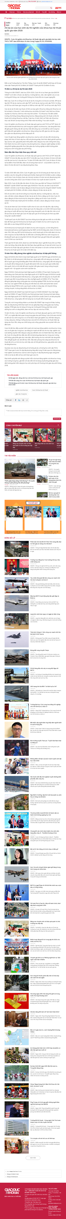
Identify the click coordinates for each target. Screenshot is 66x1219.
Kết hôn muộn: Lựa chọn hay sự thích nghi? (44, 1174)
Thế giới (6, 484)
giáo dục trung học (21, 394)
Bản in (23, 400)
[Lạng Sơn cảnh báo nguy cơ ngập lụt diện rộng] (17, 621)
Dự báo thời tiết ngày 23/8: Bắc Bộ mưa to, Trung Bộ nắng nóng (43, 1067)
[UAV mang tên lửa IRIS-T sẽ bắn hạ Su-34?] (17, 694)
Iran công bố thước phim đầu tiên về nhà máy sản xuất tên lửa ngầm (44, 977)
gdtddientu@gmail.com (46, 1)
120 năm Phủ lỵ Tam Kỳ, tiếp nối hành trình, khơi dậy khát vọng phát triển (45, 904)
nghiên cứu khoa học (22, 390)
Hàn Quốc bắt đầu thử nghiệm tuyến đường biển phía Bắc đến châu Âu (45, 778)
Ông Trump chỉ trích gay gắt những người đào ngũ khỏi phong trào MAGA (44, 1103)
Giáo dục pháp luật (28, 12)
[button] (60, 518)
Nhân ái (59, 12)
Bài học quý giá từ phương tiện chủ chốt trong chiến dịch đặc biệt (54, 496)
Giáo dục (12, 12)
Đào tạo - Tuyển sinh (36, 24)
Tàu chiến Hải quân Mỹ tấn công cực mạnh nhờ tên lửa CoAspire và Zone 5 (45, 579)
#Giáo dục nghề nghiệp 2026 (21, 18)
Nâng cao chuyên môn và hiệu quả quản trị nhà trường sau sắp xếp (45, 922)
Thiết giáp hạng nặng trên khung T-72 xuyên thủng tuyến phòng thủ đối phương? (20, 482)
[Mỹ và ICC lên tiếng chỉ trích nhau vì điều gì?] (51, 518)
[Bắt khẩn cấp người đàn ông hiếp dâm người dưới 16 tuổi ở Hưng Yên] (17, 730)
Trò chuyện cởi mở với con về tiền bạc (42, 1138)
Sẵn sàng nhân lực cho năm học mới (22, 444)
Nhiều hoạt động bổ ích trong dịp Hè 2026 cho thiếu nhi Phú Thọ (45, 940)
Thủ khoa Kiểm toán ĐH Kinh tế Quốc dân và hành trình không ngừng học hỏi (44, 814)
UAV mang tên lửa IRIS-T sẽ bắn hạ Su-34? (43, 686)
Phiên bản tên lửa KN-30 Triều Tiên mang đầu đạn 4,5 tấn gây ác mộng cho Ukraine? (45, 543)
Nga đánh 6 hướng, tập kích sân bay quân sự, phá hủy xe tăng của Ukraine (45, 796)
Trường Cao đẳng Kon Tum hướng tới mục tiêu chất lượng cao (45, 561)
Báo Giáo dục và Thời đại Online (14, 7)
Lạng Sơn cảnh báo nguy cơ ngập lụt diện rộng (45, 614)
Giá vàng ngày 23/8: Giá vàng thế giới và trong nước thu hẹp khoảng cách (45, 995)
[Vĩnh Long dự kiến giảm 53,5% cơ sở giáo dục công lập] (45, 435)
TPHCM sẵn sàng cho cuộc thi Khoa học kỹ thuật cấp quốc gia (28, 380)
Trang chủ (6, 12)
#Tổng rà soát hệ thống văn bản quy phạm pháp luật (41, 18)
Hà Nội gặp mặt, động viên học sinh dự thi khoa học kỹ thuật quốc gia (31, 378)
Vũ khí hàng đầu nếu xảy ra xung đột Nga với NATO (44, 669)
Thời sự (19, 12)
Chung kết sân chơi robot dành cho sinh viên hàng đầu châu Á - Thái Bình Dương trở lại (44, 832)
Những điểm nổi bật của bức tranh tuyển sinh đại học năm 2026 (45, 760)
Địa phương (26, 24)
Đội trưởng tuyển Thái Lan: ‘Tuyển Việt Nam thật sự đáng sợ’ (45, 741)
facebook (15, 400)
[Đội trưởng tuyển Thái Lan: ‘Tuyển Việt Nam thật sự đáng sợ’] (17, 748)
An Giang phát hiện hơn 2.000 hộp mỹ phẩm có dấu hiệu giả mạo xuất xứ (45, 1049)
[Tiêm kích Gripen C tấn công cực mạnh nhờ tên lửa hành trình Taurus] (17, 639)
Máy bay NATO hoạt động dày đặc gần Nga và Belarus (44, 597)
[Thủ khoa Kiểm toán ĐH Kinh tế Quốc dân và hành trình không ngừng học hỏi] (33, 518)
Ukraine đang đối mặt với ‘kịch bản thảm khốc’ (45, 1012)
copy (27, 400)
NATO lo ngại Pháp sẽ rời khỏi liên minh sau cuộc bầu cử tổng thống (45, 886)
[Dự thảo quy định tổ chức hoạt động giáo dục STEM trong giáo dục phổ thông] (14, 518)
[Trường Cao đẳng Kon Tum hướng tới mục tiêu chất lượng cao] (17, 567)
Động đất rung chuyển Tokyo (39, 650)
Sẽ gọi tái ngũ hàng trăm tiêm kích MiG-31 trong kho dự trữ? (55, 462)
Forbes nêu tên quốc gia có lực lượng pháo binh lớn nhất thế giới (55, 479)
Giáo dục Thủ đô (58, 8)
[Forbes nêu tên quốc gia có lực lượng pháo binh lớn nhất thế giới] (42, 479)
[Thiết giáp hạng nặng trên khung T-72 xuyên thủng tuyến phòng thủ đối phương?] (20, 469)
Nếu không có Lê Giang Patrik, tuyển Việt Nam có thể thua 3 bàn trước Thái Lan (45, 1193)
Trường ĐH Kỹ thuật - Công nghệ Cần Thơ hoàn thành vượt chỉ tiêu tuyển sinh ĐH (45, 1121)
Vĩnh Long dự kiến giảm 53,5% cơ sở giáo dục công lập (45, 444)
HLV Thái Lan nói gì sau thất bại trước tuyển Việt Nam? (45, 1212)
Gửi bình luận (57, 418)
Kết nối (38, 12)
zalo (19, 400)
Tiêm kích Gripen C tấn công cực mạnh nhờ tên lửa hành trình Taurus (45, 633)
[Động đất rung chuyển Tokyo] (17, 657)
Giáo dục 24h (56, 24)
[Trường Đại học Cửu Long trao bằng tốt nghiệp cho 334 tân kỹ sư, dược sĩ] (17, 712)
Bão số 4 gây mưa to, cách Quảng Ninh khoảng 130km (45, 1031)
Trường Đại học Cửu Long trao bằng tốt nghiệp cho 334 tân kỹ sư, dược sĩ (45, 705)
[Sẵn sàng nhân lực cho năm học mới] (23, 435)
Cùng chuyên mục (14, 425)
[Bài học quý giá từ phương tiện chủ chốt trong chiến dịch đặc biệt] (42, 495)
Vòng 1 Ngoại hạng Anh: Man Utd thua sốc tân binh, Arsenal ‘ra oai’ (44, 1085)
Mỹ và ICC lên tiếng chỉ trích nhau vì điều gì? (51, 533)
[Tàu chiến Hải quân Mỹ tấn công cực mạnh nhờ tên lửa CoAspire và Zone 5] (17, 585)
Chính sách (18, 24)
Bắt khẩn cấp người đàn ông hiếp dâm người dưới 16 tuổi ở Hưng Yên (45, 723)
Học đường (52, 12)
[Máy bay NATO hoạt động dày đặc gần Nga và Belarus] (17, 603)
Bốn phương (47, 24)
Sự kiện (9, 18)
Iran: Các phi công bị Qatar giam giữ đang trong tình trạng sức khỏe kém (45, 868)
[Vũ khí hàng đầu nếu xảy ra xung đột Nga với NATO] (17, 675)
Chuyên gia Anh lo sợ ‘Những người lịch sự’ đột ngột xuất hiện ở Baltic (45, 958)
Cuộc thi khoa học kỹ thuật (40, 390)
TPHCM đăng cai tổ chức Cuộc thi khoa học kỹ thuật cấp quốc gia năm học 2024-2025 (32, 384)
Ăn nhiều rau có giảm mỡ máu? (40, 1156)
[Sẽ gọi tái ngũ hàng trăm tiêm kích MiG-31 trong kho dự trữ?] (42, 462)
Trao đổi (44, 12)
